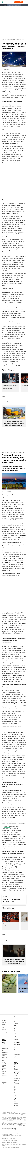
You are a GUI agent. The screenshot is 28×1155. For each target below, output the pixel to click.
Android (16, 1103)
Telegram (6, 901)
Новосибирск (5, 1048)
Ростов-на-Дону (4, 1069)
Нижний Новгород (4, 1062)
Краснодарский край (5, 1059)
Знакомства (16, 1080)
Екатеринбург (5, 1046)
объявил (19, 648)
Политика (4, 1018)
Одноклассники (17, 1021)
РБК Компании (16, 1087)
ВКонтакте (16, 1019)
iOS (15, 1101)
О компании (16, 1050)
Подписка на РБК (17, 1035)
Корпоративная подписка (17, 1038)
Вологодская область (4, 1054)
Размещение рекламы (16, 1058)
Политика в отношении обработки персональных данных (14, 1144)
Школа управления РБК (16, 1094)
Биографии (4, 1031)
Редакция (16, 1056)
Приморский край (4, 1083)
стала (14, 504)
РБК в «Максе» (8, 370)
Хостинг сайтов (16, 1076)
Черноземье (4, 1075)
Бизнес (3, 1024)
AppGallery (16, 1105)
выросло (4, 617)
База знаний (4, 1032)
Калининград (4, 1057)
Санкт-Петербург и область (8, 39)
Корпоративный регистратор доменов (16, 1072)
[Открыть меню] (25, 2)
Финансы (4, 1029)
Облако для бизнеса (16, 1068)
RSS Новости (17, 1044)
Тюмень (3, 1073)
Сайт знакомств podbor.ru (16, 1083)
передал (7, 826)
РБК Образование (5, 1035)
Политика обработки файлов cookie (10, 1147)
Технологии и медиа (4, 1026)
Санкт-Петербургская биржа (11, 1133)
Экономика (4, 1020)
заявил (14, 740)
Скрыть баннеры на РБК (16, 1032)
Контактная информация (16, 1053)
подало (4, 698)
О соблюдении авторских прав (9, 1140)
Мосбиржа (15, 1133)
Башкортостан (5, 1052)
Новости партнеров (11, 971)
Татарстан (4, 1071)
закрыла (10, 861)
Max (13, 901)
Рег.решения (16, 1078)
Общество (4, 1022)
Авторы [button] (3, 396)
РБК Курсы (15, 1090)
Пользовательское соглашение (9, 1142)
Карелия (3, 1078)
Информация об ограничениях (9, 1138)
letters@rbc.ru (14, 1128)
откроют (9, 568)
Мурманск (4, 1080)
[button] (10, 382)
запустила (5, 792)
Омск (3, 1050)
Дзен (15, 1025)
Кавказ (3, 1077)
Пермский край (4, 1066)
